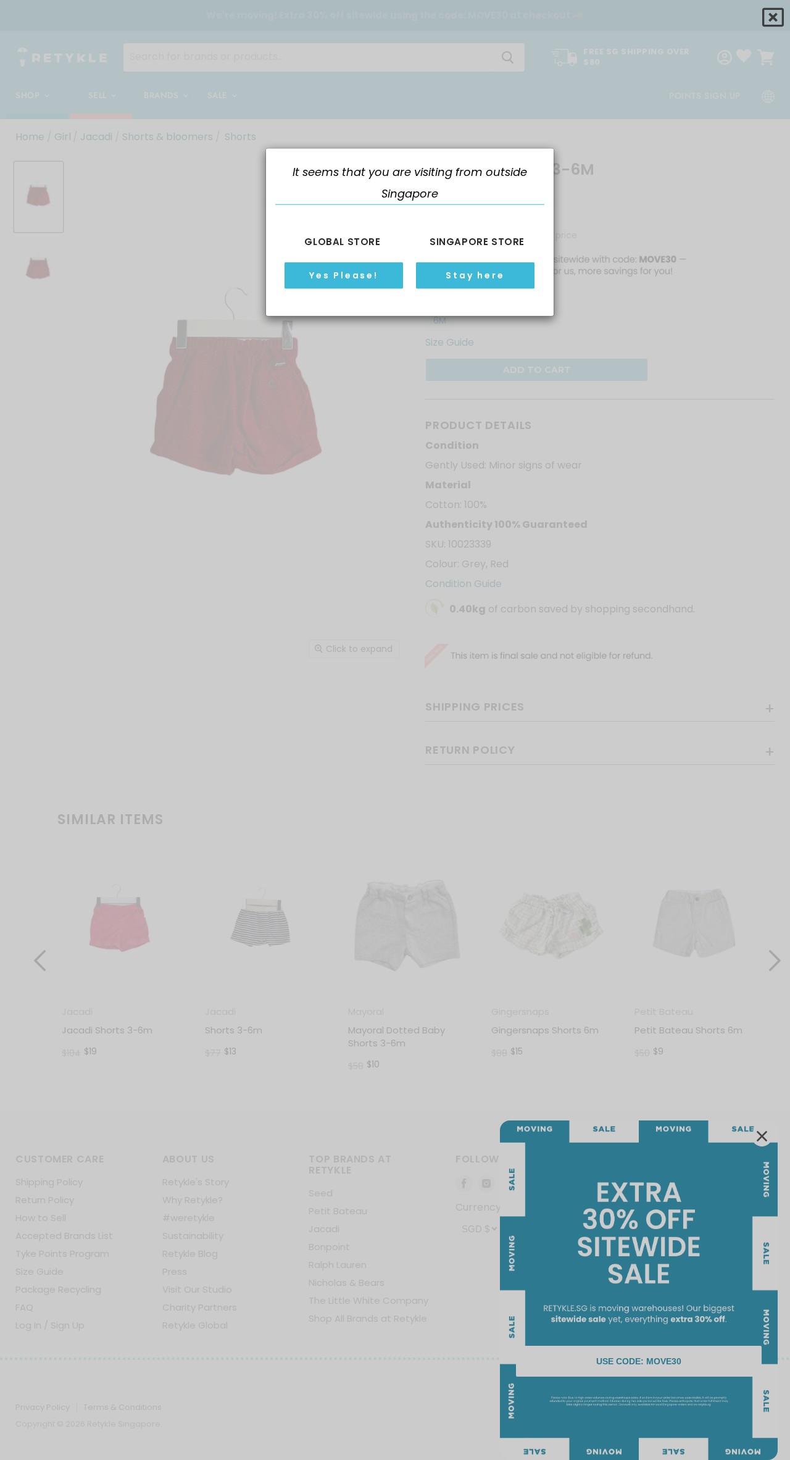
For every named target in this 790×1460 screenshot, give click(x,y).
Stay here (475, 275)
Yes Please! (343, 275)
